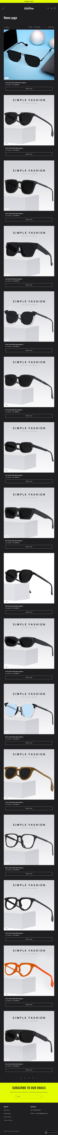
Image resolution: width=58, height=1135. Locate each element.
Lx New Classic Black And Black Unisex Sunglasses (15, 82)
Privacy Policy (7, 1117)
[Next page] (37, 1078)
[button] (3, 8)
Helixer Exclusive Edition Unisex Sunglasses (14, 213)
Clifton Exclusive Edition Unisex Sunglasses (14, 606)
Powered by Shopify (15, 1131)
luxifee (8, 1131)
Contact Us (7, 1110)
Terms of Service (8, 1120)
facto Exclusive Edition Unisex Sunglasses (14, 409)
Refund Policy (7, 1113)
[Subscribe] (41, 1096)
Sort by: (31, 27)
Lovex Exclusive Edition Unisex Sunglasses (14, 475)
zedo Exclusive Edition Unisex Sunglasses (13, 279)
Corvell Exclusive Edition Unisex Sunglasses (14, 671)
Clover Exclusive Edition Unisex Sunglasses (14, 1064)
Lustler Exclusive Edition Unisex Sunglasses (14, 148)
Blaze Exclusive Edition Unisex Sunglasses (14, 540)
